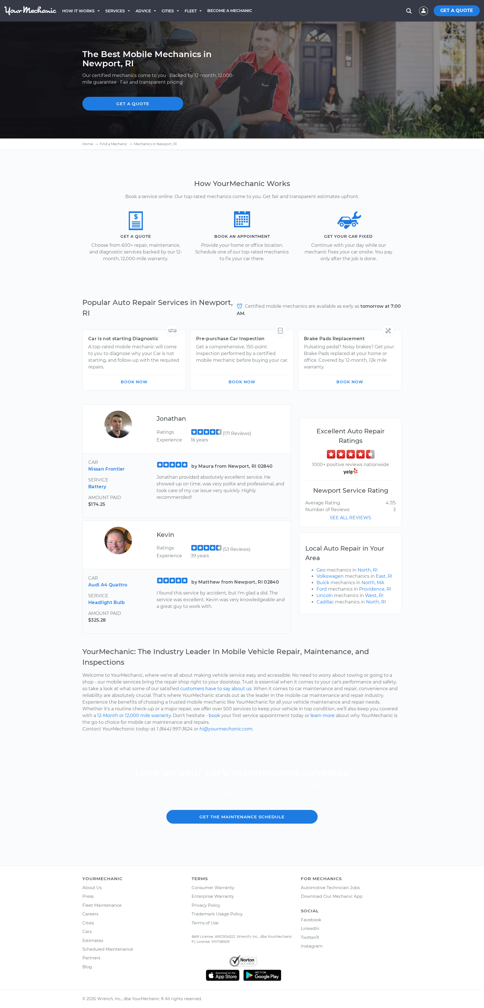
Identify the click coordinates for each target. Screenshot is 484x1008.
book (214, 715)
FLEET (191, 10)
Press (88, 896)
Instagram (312, 946)
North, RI (368, 570)
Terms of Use (205, 922)
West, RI (374, 595)
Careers (90, 914)
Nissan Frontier (106, 469)
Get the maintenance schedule (242, 816)
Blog (87, 966)
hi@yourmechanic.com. (226, 729)
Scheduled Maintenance (107, 949)
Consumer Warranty (213, 887)
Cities (168, 10)
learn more (322, 715)
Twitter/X (310, 937)
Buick (323, 582)
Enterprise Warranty (213, 896)
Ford (322, 589)
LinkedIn (310, 928)
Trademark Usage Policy (217, 914)
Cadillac (325, 602)
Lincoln (325, 595)
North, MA (373, 582)
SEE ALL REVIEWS (350, 517)
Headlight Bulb (106, 602)
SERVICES (115, 10)
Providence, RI (375, 589)
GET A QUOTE (456, 10)
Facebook (311, 919)
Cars (87, 931)
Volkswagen (330, 576)
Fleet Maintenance (102, 905)
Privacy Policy (206, 905)
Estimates (92, 940)
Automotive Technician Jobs (330, 887)
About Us (92, 887)
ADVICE (143, 10)
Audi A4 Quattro (107, 585)
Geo (321, 570)
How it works (78, 10)
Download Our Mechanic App (331, 896)
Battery (97, 486)
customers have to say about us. (216, 688)
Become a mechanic (229, 10)
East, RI (384, 576)
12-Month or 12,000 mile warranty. (134, 715)
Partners (91, 957)
